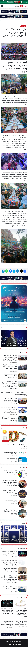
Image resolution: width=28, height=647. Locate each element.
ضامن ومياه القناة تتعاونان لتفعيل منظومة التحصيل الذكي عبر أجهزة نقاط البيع (10, 375)
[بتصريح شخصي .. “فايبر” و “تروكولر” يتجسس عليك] (22, 459)
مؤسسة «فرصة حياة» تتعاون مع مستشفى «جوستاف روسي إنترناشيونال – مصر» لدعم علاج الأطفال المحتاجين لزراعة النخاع (9, 358)
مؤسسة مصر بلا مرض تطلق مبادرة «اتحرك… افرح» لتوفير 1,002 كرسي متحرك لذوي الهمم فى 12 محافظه (9, 400)
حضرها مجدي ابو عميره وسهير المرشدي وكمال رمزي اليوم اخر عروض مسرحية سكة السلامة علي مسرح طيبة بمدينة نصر (9, 483)
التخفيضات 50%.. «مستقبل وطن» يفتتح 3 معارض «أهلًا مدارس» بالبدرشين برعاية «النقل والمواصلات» (9, 367)
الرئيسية (23, 23)
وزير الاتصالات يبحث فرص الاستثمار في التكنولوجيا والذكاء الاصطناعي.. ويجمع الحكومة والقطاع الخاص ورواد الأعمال (9, 410)
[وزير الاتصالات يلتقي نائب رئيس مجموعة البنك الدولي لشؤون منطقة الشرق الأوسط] (22, 570)
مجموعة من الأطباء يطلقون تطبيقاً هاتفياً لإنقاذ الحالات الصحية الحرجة (10, 511)
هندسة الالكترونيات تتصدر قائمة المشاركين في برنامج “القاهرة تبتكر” (9, 492)
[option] (14, 534)
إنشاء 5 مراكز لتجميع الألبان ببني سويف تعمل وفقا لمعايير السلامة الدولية (9, 588)
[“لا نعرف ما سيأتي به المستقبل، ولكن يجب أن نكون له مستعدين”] (22, 474)
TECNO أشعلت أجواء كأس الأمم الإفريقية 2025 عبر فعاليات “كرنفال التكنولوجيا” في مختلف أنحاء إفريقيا (9, 553)
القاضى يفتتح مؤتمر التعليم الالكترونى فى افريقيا (11, 501)
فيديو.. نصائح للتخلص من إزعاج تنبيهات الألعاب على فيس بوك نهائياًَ (14, 540)
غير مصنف (19, 23)
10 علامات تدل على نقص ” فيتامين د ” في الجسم (14, 445)
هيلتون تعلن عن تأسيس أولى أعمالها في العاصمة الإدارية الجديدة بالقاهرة (21, 622)
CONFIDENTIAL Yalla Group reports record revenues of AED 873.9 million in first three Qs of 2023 (7, 611)
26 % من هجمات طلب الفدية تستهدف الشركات (10, 453)
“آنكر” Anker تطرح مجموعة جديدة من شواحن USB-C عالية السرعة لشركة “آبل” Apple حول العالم (9, 562)
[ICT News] (20, 6)
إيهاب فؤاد (23, 39)
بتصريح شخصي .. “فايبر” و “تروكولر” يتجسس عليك (11, 459)
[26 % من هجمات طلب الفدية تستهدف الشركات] (22, 452)
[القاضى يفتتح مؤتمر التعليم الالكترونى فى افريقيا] (22, 503)
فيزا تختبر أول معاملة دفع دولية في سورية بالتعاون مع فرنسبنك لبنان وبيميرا (13, 344)
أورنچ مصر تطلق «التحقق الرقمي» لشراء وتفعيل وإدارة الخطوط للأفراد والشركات (14, 393)
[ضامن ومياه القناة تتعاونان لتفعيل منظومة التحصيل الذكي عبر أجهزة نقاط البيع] (22, 376)
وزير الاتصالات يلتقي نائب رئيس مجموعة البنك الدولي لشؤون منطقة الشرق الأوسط (10, 570)
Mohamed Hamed (17, 644)
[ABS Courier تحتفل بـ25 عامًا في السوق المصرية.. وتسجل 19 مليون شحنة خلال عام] (22, 419)
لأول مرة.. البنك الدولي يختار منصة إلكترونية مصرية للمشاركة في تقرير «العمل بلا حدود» (7, 623)
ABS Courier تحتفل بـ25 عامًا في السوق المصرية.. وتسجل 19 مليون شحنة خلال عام (9, 418)
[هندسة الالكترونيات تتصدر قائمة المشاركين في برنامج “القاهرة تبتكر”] (22, 494)
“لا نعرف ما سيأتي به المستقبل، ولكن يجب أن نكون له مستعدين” (9, 471)
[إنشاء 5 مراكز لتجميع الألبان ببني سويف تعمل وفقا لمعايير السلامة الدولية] (22, 589)
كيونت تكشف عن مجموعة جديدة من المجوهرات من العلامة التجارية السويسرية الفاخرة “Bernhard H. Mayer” (21, 612)
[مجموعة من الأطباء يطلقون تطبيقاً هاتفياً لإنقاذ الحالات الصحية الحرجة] (22, 513)
